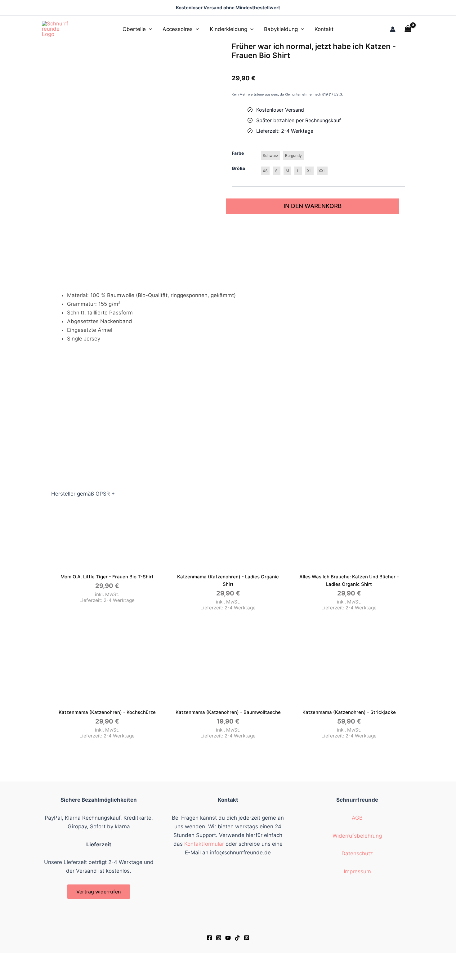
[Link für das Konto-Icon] (393, 29)
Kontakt (324, 29)
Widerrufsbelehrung (357, 836)
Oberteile (134, 29)
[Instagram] (218, 938)
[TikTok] (237, 938)
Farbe (238, 153)
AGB (357, 818)
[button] (149, 29)
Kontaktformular (204, 844)
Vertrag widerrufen (98, 891)
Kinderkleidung (228, 29)
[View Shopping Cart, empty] (408, 29)
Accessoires (178, 29)
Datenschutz (357, 853)
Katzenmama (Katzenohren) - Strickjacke (349, 712)
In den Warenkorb (313, 206)
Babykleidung (281, 29)
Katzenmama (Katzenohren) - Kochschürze (107, 712)
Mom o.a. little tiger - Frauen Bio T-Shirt (107, 577)
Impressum (357, 871)
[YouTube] (228, 938)
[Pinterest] (246, 938)
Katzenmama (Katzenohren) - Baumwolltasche (228, 712)
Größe (238, 168)
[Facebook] (209, 938)
